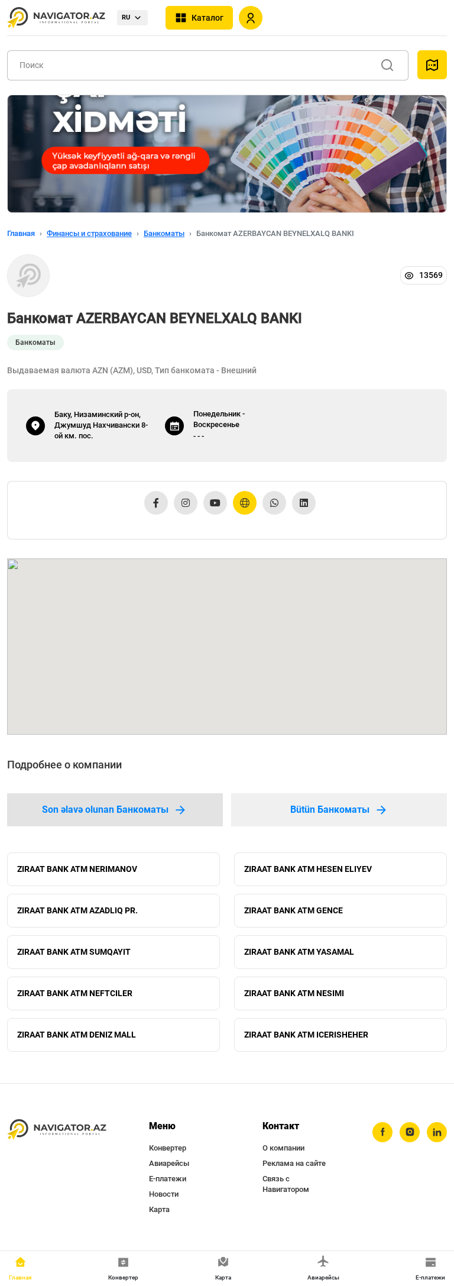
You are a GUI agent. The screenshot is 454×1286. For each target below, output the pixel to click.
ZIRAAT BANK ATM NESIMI (294, 993)
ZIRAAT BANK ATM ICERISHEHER (306, 1034)
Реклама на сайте (294, 1163)
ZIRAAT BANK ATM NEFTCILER (74, 993)
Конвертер (167, 1147)
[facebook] (382, 1132)
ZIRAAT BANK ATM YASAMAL (299, 952)
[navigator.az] (56, 1129)
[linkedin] (437, 1132)
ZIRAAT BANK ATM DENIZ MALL (76, 1034)
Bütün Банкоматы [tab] (329, 809)
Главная (21, 233)
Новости (164, 1194)
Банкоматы (164, 233)
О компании (283, 1147)
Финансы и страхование (89, 233)
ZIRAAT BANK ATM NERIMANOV (77, 869)
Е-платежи (167, 1178)
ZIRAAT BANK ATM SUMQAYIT (74, 952)
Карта (159, 1209)
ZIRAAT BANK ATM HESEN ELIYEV (308, 869)
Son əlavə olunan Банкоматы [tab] (105, 809)
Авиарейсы (169, 1163)
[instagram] (410, 1132)
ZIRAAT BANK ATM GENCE (293, 910)
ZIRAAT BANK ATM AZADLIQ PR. (77, 910)
